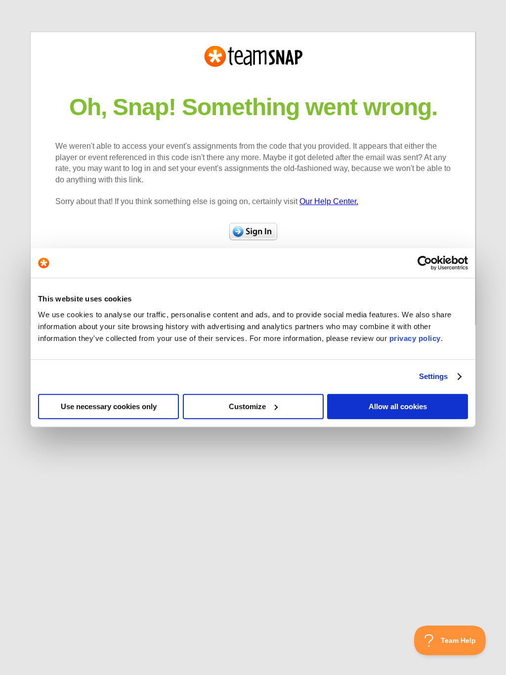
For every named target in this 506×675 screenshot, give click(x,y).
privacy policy (415, 338)
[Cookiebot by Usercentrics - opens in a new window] (424, 262)
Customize (247, 406)
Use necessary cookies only (109, 406)
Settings (433, 376)
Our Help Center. (328, 201)
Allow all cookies (398, 406)
